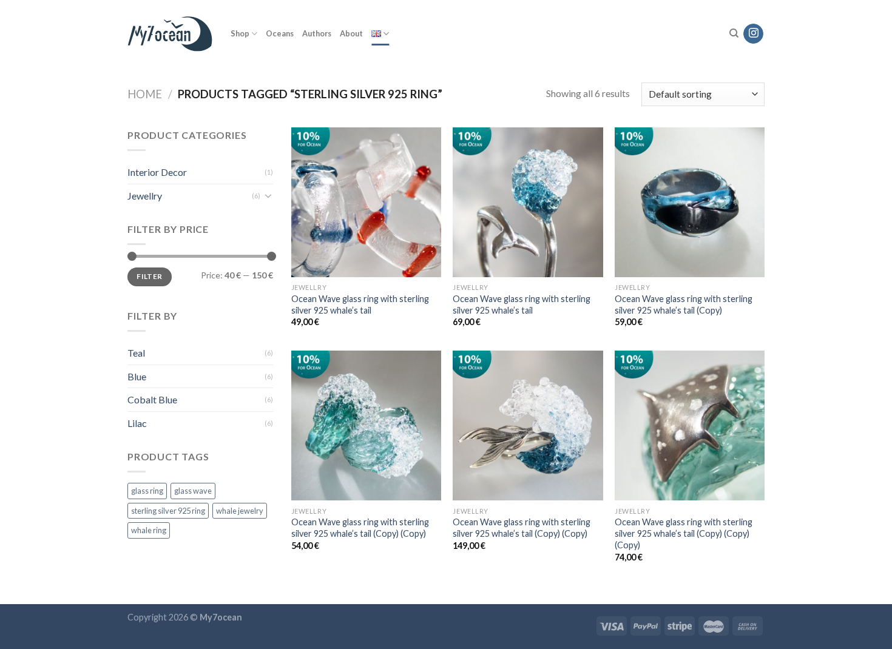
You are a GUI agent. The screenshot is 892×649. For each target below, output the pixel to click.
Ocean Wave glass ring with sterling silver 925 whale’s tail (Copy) (683, 304)
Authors (316, 33)
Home (144, 94)
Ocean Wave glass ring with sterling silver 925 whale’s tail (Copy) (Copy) (360, 528)
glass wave (193, 491)
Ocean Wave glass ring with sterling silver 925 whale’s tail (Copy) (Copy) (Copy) (683, 533)
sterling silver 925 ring (168, 511)
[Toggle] (268, 195)
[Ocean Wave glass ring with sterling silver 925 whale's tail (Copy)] (690, 202)
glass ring (147, 491)
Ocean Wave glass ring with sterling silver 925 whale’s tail (360, 304)
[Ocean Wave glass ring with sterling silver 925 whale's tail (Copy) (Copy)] (366, 425)
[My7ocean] (169, 34)
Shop (240, 33)
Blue (136, 376)
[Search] (733, 33)
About (351, 33)
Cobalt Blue (152, 399)
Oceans (280, 33)
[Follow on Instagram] (753, 34)
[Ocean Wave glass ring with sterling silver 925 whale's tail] (366, 202)
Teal (136, 352)
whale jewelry (239, 511)
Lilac (137, 423)
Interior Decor (157, 172)
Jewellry (144, 195)
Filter (149, 276)
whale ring (148, 530)
